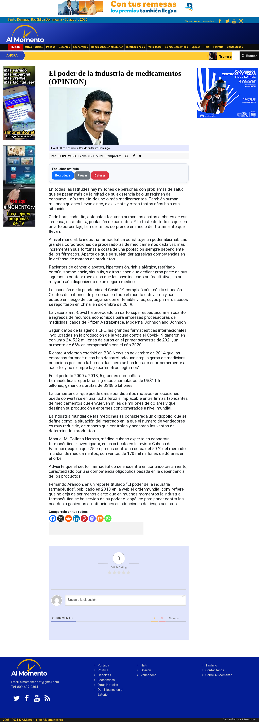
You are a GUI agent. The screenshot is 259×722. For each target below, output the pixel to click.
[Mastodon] (92, 518)
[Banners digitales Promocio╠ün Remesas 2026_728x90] (129, 7)
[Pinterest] (84, 518)
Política (50, 47)
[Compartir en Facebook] (132, 156)
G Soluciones (249, 719)
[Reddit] (68, 518)
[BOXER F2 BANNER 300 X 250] (227, 93)
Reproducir (62, 175)
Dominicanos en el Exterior (107, 47)
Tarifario (218, 47)
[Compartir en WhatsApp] (125, 156)
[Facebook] (52, 518)
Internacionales (135, 47)
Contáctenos (235, 47)
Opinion (146, 670)
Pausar (82, 175)
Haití (206, 47)
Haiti (144, 665)
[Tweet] (139, 156)
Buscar (251, 56)
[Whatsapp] (107, 518)
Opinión (195, 47)
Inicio (15, 47)
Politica (103, 670)
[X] (60, 518)
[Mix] (100, 518)
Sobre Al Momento (218, 675)
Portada (103, 665)
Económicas (80, 47)
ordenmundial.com (152, 489)
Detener (99, 175)
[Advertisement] (96, 528)
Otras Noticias (34, 47)
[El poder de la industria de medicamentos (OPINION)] (96, 116)
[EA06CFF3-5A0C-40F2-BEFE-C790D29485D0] (19, 186)
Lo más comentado (176, 47)
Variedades (154, 47)
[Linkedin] (76, 518)
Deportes (64, 47)
